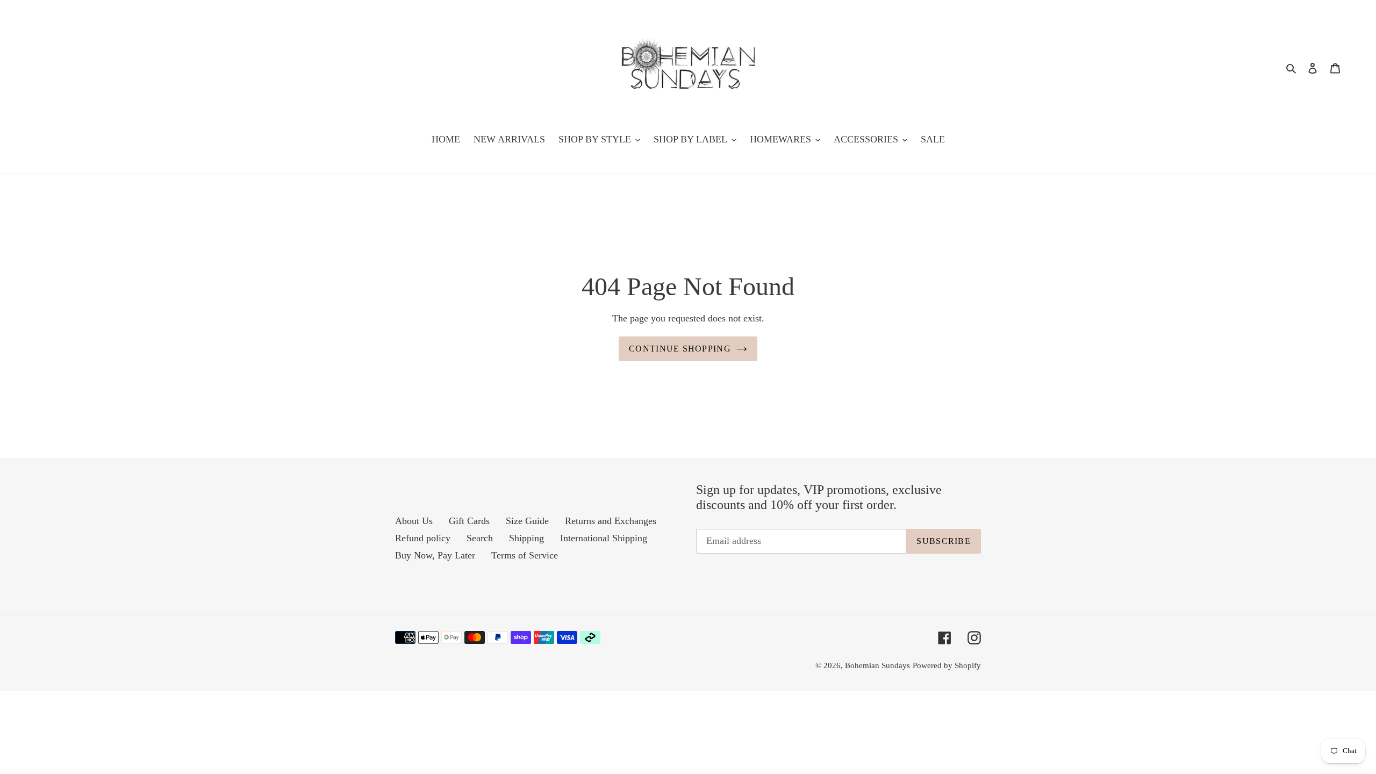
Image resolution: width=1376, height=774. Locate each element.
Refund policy (422, 538)
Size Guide (527, 520)
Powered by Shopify (947, 665)
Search (480, 538)
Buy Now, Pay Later (435, 555)
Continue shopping (680, 348)
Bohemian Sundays (877, 665)
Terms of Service (524, 555)
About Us (414, 520)
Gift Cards (469, 520)
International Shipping (603, 538)
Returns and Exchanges (610, 520)
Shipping (526, 538)
